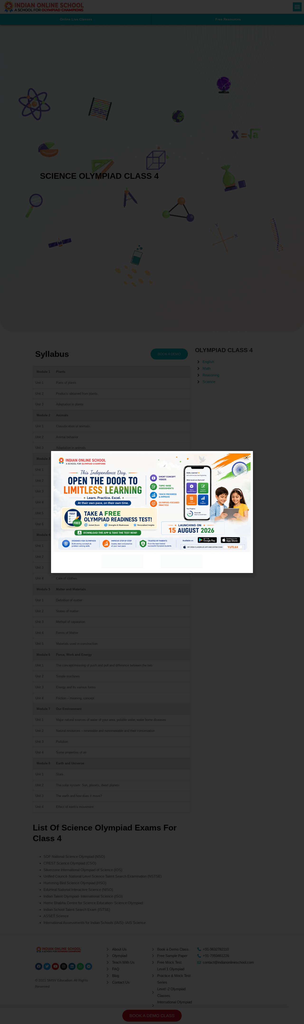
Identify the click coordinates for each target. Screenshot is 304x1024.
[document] (152, 512)
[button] (246, 457)
